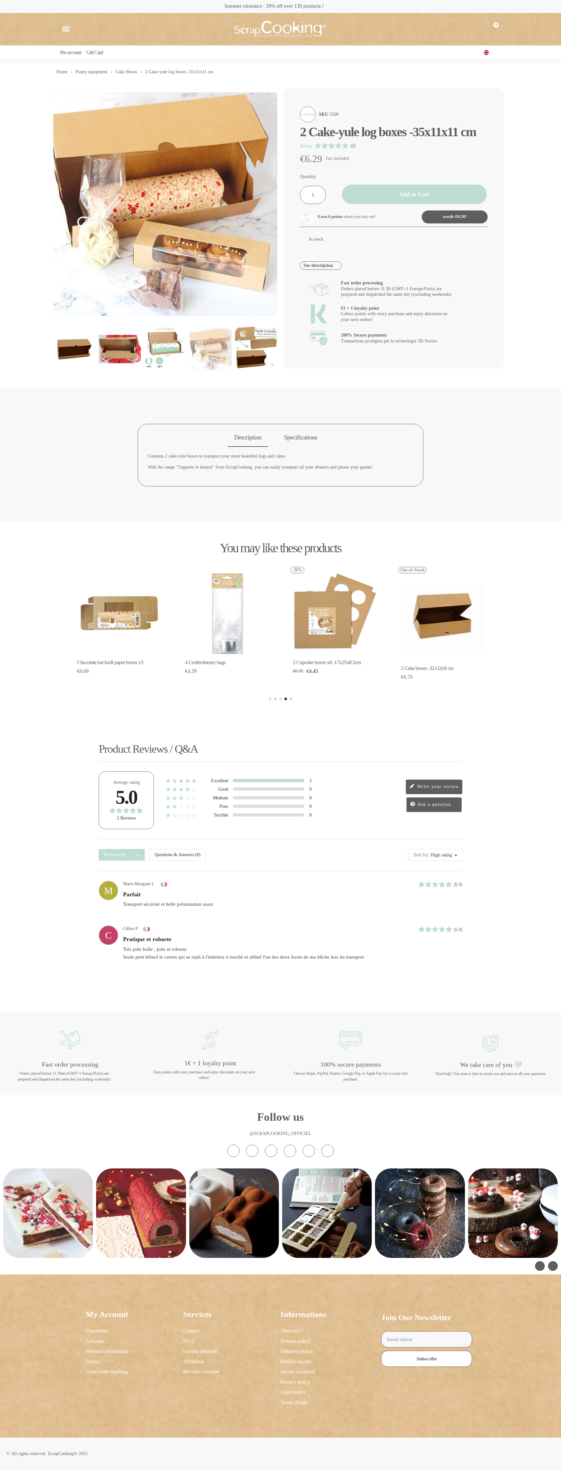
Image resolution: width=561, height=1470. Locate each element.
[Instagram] (233, 1151)
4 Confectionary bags (205, 662)
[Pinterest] (309, 1151)
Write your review (437, 786)
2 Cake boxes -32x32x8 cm (427, 668)
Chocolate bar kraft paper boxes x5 (110, 662)
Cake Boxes (126, 71)
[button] (66, 29)
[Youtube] (290, 1151)
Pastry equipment (91, 71)
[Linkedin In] (327, 1151)
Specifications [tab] (300, 437)
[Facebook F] (252, 1151)
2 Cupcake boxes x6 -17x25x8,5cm (327, 662)
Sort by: (421, 854)
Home (62, 71)
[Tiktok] (271, 1151)
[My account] (477, 29)
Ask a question (433, 804)
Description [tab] (247, 437)
